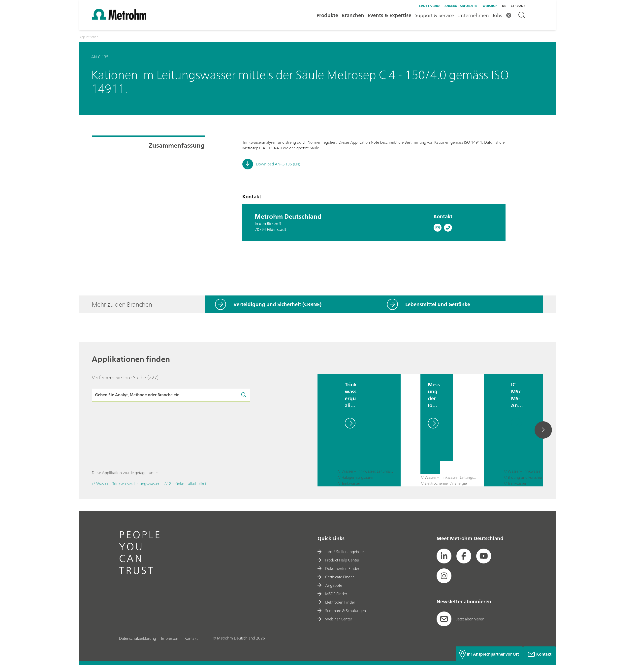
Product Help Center (342, 560)
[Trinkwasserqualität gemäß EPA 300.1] (327, 430)
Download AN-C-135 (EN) (278, 163)
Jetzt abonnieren (470, 618)
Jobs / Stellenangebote (344, 552)
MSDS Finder (336, 594)
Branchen (353, 15)
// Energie (458, 483)
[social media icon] (444, 556)
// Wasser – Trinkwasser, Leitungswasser (366, 471)
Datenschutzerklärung (137, 638)
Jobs (497, 15)
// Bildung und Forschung (525, 477)
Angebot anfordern (460, 5)
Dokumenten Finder (342, 568)
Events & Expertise (389, 15)
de (504, 5)
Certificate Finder (339, 577)
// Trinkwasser (348, 483)
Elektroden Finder (340, 602)
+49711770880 (429, 5)
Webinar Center (338, 619)
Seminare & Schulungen (345, 610)
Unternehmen (473, 15)
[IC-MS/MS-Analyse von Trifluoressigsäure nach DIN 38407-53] (494, 430)
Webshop (489, 5)
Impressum (170, 638)
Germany (518, 6)
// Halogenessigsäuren (356, 477)
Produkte (327, 15)
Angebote (333, 585)
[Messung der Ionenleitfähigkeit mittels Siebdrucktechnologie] (410, 430)
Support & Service (434, 15)
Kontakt (191, 638)
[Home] (119, 18)
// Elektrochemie (434, 483)
